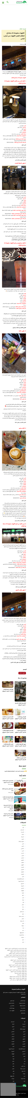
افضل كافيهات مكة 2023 (22, 968)
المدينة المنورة (21, 881)
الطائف (22, 862)
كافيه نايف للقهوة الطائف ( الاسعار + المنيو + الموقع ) (7, 731)
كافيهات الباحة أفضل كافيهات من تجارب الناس (18, 980)
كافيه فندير (17, 160)
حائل (23, 909)
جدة (23, 907)
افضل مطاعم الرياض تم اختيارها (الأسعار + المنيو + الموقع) (16, 948)
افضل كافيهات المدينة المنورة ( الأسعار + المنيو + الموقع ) (16, 970)
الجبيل (23, 839)
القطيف (22, 872)
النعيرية (22, 886)
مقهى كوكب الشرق (14, 662)
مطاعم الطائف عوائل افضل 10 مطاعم (20, 962)
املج (23, 895)
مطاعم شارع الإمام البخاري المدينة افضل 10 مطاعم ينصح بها (15, 957)
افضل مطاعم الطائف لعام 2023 (21, 963)
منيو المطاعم (22, 1001)
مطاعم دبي (12, 1006)
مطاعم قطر (23, 1013)
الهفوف (22, 891)
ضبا (23, 928)
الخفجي (22, 848)
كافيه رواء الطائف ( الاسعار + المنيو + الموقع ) (20, 704)
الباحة (23, 834)
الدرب (23, 851)
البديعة (22, 837)
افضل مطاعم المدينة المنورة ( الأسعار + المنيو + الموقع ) (16, 955)
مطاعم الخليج (22, 1010)
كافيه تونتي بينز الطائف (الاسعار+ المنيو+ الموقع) (20, 759)
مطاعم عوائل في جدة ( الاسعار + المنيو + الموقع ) (18, 953)
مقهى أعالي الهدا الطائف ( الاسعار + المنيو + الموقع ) (20, 745)
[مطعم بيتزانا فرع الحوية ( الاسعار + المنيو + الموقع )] (20, 816)
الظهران (22, 865)
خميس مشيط (21, 916)
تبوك (23, 900)
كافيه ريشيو (17, 521)
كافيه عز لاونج (16, 328)
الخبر (23, 844)
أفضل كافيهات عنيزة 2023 (22, 975)
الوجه (23, 893)
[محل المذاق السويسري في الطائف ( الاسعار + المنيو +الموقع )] (20, 807)
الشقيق (22, 860)
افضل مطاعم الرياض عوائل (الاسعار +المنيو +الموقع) (17, 950)
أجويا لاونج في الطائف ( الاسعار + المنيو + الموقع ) (20, 731)
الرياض (22, 858)
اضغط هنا (4, 391)
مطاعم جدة (23, 1008)
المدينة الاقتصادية (20, 879)
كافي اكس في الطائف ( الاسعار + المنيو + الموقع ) (20, 718)
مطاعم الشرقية (22, 1006)
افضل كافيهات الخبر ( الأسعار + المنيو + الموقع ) (18, 978)
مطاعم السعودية (22, 1003)
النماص (22, 888)
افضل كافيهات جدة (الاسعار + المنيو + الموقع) (18, 967)
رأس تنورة (22, 921)
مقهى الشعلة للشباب (15, 240)
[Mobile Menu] (3, 2)
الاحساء (22, 832)
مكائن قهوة (22, 933)
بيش (23, 898)
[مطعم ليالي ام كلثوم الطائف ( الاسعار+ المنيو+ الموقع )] (20, 783)
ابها (23, 827)
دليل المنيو (12, 1001)
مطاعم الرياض (11, 1003)
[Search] (7, 2)
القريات (22, 867)
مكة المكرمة (22, 935)
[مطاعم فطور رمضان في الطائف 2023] (20, 791)
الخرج (23, 846)
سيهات (22, 926)
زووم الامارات (11, 1008)
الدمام (22, 853)
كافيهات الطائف (22, 673)
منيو (23, 940)
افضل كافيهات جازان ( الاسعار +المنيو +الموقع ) (18, 976)
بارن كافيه (17, 587)
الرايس (22, 855)
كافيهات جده (12, 1010)
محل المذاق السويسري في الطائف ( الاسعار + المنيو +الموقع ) (8, 807)
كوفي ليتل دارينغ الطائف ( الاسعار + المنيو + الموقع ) (7, 690)
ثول (23, 902)
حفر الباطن (22, 912)
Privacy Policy (16, 1095)
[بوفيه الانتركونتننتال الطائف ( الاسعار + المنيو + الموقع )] (20, 799)
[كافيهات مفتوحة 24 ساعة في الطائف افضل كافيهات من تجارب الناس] (14, 58)
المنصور (22, 883)
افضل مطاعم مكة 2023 (22, 958)
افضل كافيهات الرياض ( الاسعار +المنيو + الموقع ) (18, 965)
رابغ (23, 923)
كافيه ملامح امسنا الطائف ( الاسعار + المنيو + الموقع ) (7, 718)
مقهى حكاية (17, 422)
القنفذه (22, 874)
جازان (23, 905)
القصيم (22, 869)
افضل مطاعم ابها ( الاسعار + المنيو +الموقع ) (18, 960)
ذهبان (23, 919)
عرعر (23, 930)
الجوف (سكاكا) (21, 841)
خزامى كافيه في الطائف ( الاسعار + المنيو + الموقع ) (7, 745)
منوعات (22, 937)
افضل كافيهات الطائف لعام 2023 (21, 973)
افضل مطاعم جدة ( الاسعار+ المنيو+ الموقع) (18, 952)
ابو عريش (22, 830)
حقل (23, 914)
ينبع (23, 942)
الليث (23, 876)
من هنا (25, 137)
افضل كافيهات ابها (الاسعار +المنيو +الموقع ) (19, 972)
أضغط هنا (10, 562)
